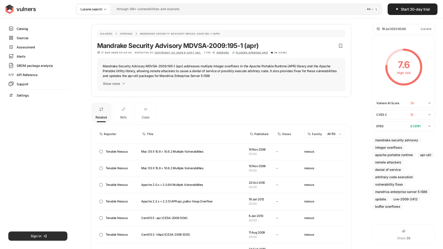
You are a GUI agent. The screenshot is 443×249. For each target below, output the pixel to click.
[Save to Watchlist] (340, 46)
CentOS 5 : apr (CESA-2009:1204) (164, 218)
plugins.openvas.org (252, 52)
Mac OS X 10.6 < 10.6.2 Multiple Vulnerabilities (172, 151)
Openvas (126, 33)
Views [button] (286, 134)
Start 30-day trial (415, 9)
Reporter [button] (110, 134)
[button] (403, 29)
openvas (222, 52)
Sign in (36, 236)
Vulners (106, 33)
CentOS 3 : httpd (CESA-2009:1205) (165, 234)
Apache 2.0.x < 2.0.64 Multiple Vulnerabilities (172, 185)
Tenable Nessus (117, 151)
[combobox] (223, 9)
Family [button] (317, 134)
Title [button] (150, 134)
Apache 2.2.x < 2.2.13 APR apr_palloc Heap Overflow (177, 201)
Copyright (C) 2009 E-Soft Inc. (178, 52)
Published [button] (261, 134)
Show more (111, 84)
